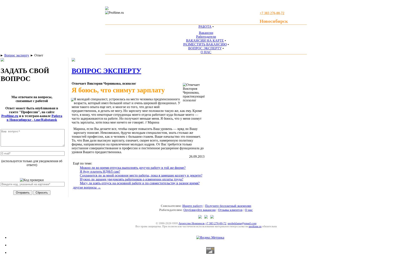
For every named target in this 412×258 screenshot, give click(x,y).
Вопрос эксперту (16, 55)
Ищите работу (192, 206)
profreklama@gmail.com (242, 223)
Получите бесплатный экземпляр (228, 206)
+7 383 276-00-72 (215, 223)
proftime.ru (255, 226)
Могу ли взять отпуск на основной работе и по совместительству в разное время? (140, 183)
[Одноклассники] (206, 217)
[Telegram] (200, 217)
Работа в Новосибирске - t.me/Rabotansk (34, 118)
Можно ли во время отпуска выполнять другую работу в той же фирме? (133, 167)
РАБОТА (205, 26)
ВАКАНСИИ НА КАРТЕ (205, 40)
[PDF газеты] (107, 9)
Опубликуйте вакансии (199, 210)
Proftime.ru (9, 116)
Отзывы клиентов (230, 210)
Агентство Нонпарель (192, 223)
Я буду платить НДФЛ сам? (100, 171)
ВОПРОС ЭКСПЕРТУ (205, 48)
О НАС (206, 52)
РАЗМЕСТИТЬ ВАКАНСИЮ (205, 44)
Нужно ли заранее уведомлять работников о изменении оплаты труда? (131, 179)
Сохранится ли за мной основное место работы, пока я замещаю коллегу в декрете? (141, 175)
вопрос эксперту (106, 71)
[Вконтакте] (212, 217)
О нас (249, 210)
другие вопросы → (87, 187)
